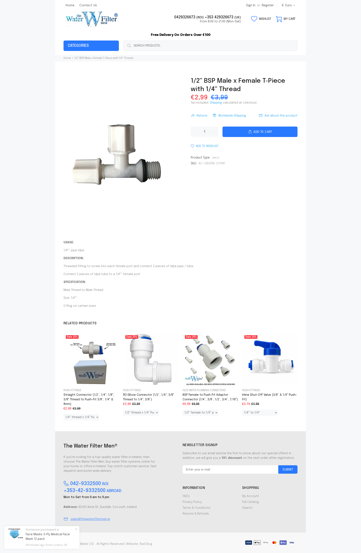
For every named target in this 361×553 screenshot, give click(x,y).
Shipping (216, 102)
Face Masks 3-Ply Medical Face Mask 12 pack (48, 536)
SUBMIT (288, 469)
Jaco (215, 157)
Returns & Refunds (196, 513)
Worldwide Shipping (232, 115)
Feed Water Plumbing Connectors (204, 390)
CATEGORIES (78, 46)
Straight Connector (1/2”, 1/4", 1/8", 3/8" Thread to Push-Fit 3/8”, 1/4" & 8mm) (89, 399)
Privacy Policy (192, 502)
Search (247, 507)
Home (67, 58)
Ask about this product (280, 115)
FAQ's (186, 496)
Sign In (250, 5)
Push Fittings (72, 390)
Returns (202, 115)
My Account (250, 496)
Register (268, 5)
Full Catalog (250, 502)
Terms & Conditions (196, 507)
